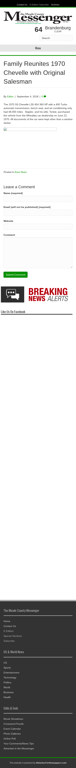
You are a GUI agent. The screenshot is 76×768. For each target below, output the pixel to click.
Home (7, 621)
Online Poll (10, 738)
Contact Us (22, 5)
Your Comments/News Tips (19, 743)
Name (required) (13, 193)
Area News (20, 172)
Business (9, 692)
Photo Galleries (12, 733)
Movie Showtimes (13, 718)
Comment (9, 234)
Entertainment (11, 672)
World (7, 687)
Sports (7, 667)
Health (7, 697)
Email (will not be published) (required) (27, 207)
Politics (7, 682)
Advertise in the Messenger (19, 748)
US (5, 662)
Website (8, 221)
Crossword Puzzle (14, 723)
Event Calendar (12, 728)
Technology (10, 677)
